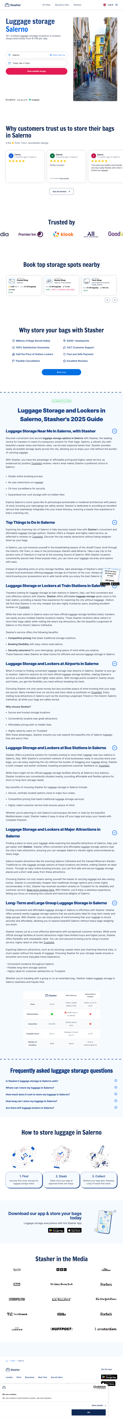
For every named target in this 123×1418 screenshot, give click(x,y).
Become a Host (62, 5)
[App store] (74, 1230)
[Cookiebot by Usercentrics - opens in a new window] (95, 1387)
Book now (61, 372)
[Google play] (56, 1230)
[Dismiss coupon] (119, 569)
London (9, 1377)
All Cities (46, 5)
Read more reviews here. (41, 889)
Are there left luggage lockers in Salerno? (30, 1107)
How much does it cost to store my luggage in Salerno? (38, 1094)
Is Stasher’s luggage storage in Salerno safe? (32, 1081)
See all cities (57, 1377)
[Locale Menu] (104, 4)
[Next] (114, 300)
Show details (97, 1405)
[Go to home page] (13, 5)
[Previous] (107, 300)
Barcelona (29, 1377)
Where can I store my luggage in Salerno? (30, 1087)
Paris (19, 1377)
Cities (13, 1361)
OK (88, 1412)
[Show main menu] (116, 4)
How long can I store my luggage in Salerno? (31, 1101)
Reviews (77, 5)
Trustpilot (36, 463)
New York (42, 1377)
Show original (64, 178)
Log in (110, 4)
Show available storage (36, 71)
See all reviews (59, 191)
